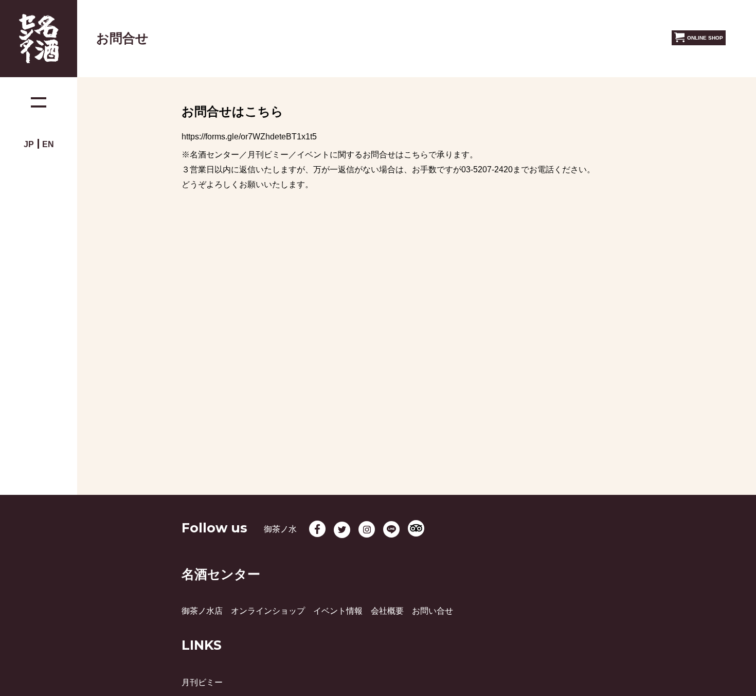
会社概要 (387, 610)
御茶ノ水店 (202, 610)
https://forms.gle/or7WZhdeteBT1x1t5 (249, 136)
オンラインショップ (268, 610)
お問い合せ (432, 610)
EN (48, 144)
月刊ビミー (202, 682)
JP (29, 144)
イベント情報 (338, 610)
